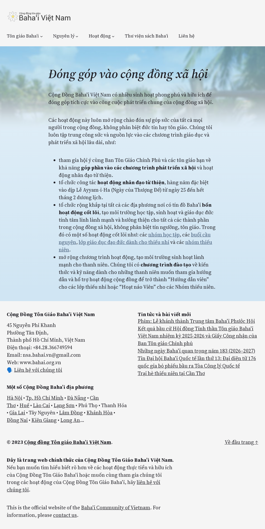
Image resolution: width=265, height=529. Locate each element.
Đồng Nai (17, 420)
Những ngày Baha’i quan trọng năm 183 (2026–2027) (196, 350)
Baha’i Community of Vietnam (115, 507)
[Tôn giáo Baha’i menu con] (41, 36)
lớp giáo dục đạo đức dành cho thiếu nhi (124, 242)
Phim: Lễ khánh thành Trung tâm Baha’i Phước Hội (196, 321)
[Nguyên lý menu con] (77, 36)
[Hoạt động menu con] (113, 36)
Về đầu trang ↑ (241, 442)
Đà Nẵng (76, 397)
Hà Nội (14, 397)
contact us (65, 515)
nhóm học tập (164, 234)
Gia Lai (17, 412)
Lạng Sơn (64, 405)
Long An (70, 420)
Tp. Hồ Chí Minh (44, 397)
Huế (24, 405)
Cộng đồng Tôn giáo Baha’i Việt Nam (67, 442)
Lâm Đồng (71, 412)
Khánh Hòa (99, 412)
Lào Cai (41, 405)
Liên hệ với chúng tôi (38, 370)
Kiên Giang (44, 420)
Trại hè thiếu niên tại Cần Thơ (171, 373)
